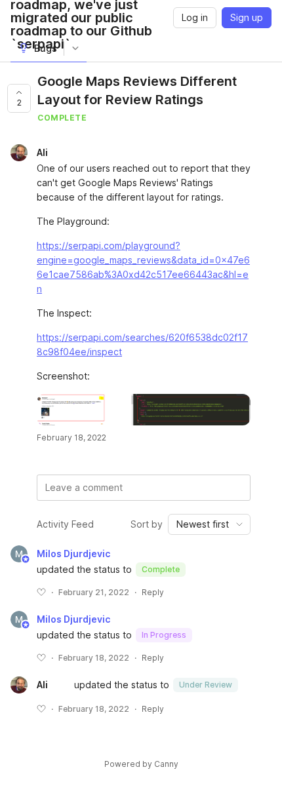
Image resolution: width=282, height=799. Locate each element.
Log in (195, 17)
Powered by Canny (141, 764)
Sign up (246, 17)
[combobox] (209, 524)
